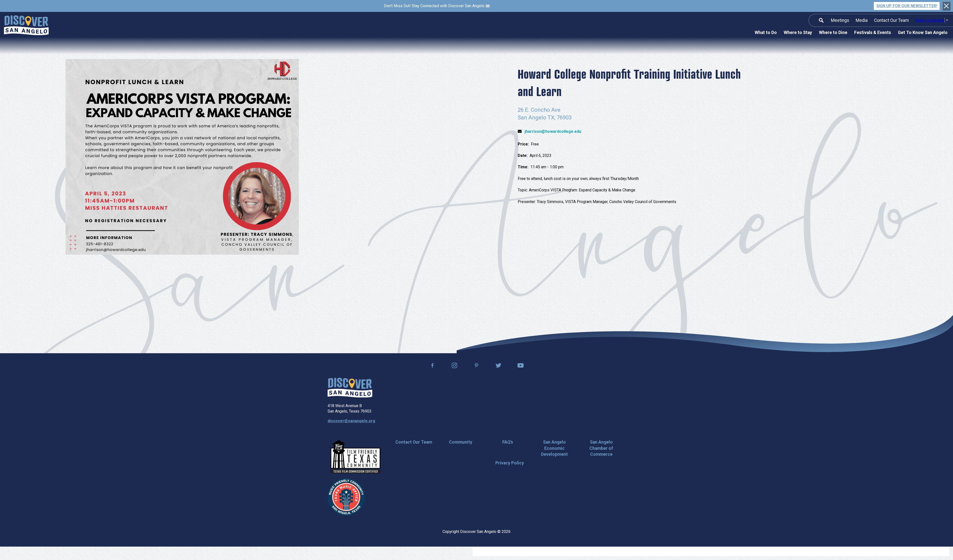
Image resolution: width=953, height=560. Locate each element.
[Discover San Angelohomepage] (26, 26)
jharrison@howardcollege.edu (553, 131)
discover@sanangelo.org (351, 421)
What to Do (766, 32)
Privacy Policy (509, 462)
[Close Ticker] (946, 5)
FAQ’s (507, 442)
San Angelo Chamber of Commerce (601, 448)
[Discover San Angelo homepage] (350, 396)
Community (460, 442)
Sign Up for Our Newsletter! (906, 5)
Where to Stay (798, 32)
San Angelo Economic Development (554, 448)
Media (862, 20)
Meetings (840, 20)
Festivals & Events (872, 32)
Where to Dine (833, 32)
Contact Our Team (891, 20)
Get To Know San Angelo (923, 32)
